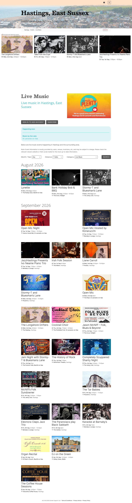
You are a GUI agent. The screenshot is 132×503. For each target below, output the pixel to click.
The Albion (56, 265)
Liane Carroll (89, 260)
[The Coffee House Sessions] (35, 473)
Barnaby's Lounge (89, 236)
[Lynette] (35, 177)
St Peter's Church (28, 459)
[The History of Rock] (66, 347)
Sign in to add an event (33, 122)
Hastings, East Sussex (55, 12)
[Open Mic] (96, 282)
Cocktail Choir (60, 324)
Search (106, 157)
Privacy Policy (86, 500)
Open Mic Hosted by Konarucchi (94, 229)
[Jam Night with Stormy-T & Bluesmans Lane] (35, 347)
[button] (109, 2)
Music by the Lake (30, 136)
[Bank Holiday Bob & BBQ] (66, 177)
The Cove (56, 195)
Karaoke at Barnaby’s (94, 421)
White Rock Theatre (59, 362)
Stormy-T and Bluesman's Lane (78, 54)
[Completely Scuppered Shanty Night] (96, 347)
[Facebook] (104, 2)
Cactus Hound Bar (28, 233)
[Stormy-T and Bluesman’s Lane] (82, 44)
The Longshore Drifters (10, 54)
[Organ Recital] (35, 444)
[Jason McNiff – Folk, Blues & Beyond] (96, 315)
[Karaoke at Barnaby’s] (96, 412)
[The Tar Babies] (96, 379)
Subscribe (52, 122)
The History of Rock (63, 357)
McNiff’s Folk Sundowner (28, 391)
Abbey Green (57, 459)
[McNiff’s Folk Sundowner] (35, 379)
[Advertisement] (66, 75)
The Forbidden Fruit (59, 330)
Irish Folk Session (62, 260)
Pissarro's (26, 300)
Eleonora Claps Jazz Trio (33, 423)
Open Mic (88, 292)
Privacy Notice (77, 500)
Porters (86, 265)
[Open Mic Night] (35, 218)
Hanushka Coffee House (30, 491)
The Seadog (26, 330)
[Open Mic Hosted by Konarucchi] (96, 218)
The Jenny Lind (88, 195)
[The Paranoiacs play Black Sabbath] (66, 412)
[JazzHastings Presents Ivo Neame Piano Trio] (115, 44)
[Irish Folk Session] (66, 250)
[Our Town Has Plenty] (89, 105)
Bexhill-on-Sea (37, 192)
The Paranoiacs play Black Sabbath (64, 423)
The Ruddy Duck (28, 192)
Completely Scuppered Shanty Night (95, 359)
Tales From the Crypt (42, 54)
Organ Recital (29, 454)
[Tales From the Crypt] (49, 44)
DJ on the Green (61, 454)
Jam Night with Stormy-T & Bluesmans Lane (35, 359)
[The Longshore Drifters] (17, 44)
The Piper (87, 297)
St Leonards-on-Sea (40, 233)
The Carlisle (56, 430)
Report (105, 30)
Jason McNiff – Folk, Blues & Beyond (94, 326)
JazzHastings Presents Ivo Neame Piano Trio (34, 262)
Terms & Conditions (67, 500)
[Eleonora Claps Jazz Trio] (35, 412)
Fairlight (62, 195)
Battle (63, 459)
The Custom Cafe (28, 365)
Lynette (25, 187)
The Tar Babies (91, 389)
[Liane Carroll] (96, 250)
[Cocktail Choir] (66, 315)
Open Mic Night (30, 228)
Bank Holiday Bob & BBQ (63, 189)
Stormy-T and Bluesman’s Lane (92, 189)
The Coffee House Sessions (31, 485)
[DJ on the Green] (66, 444)
